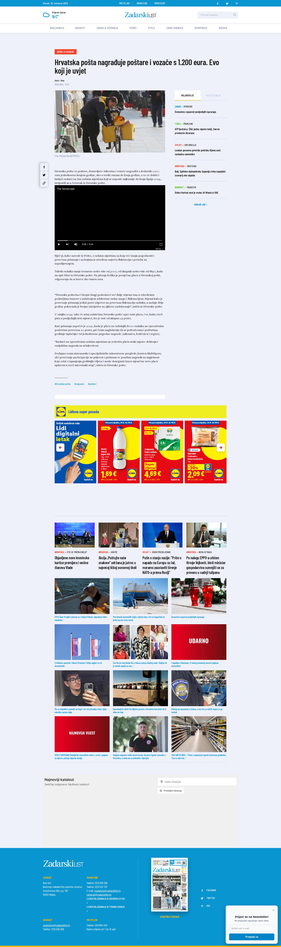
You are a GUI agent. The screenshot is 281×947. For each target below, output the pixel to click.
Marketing (142, 3)
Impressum (159, 3)
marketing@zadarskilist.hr (107, 890)
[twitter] (227, 2)
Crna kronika (175, 28)
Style (151, 28)
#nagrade (79, 383)
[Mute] (76, 244)
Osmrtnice (201, 28)
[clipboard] (44, 183)
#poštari (92, 383)
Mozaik (223, 28)
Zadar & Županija (107, 28)
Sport (133, 28)
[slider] (110, 240)
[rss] (236, 2)
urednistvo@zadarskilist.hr (56, 925)
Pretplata (124, 3)
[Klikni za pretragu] (235, 15)
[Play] (59, 244)
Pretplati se (251, 936)
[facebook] (217, 2)
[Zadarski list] (141, 14)
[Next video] (67, 244)
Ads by (158, 249)
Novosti (80, 28)
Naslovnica (57, 28)
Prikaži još (200, 204)
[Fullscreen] (161, 244)
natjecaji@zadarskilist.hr (99, 894)
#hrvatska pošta (63, 383)
